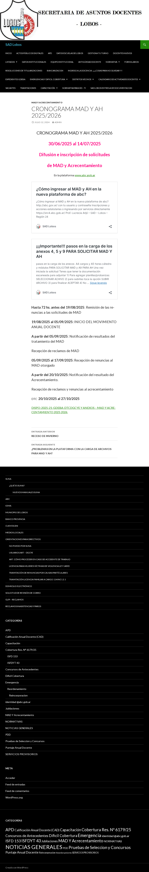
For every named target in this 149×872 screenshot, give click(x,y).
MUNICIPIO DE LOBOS (16, 512)
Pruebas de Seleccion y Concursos (25, 741)
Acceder (10, 777)
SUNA (8, 478)
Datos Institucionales (34, 62)
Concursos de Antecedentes (22, 669)
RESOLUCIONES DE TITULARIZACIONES (23, 70)
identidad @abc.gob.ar (18, 701)
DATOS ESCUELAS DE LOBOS (70, 53)
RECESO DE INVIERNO (45, 433)
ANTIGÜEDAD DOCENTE (89, 62)
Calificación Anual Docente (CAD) (24, 636)
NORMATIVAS (14, 721)
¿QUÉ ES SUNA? (17, 485)
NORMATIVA (111, 62)
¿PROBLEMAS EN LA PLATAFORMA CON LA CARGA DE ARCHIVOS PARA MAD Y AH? (71, 449)
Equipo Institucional (62, 62)
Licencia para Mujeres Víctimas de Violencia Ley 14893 (39, 566)
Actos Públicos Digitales (29, 53)
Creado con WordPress (16, 867)
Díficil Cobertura (14, 675)
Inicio (8, 53)
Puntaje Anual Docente (18, 747)
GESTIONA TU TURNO (98, 53)
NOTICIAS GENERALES (19, 728)
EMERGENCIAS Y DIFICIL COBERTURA (47, 79)
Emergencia (12, 682)
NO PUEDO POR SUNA (20, 546)
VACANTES (10, 88)
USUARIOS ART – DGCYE (21, 552)
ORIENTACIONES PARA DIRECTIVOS (23, 539)
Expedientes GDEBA (15, 79)
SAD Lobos (13, 45)
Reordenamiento (16, 688)
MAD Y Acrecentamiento (47, 102)
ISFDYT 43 (13, 662)
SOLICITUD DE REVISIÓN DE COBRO (23, 592)
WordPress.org (14, 797)
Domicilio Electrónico (18, 586)
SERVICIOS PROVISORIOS (21, 754)
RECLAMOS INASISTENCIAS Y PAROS (23, 606)
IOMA (8, 505)
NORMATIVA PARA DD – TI (74, 88)
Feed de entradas (15, 784)
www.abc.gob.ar (85, 175)
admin (58, 122)
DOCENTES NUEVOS (122, 53)
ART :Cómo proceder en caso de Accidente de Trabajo (39, 559)
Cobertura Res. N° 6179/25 (20, 649)
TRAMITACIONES (28, 88)
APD (50, 53)
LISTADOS (10, 62)
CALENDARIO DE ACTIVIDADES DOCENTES (118, 79)
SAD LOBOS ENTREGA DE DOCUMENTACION (111, 88)
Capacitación (48, 88)
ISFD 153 (12, 656)
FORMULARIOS (131, 62)
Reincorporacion (18, 695)
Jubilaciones (12, 708)
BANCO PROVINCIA (15, 519)
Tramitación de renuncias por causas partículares (38, 572)
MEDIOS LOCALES (14, 532)
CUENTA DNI (11, 525)
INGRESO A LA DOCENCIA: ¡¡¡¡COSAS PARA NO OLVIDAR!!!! (95, 70)
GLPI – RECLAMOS (14, 599)
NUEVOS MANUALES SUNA (26, 492)
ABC (7, 499)
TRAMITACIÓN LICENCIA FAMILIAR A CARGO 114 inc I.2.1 (37, 579)
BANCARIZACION (55, 70)
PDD (8, 734)
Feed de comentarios (17, 790)
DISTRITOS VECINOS (81, 79)
